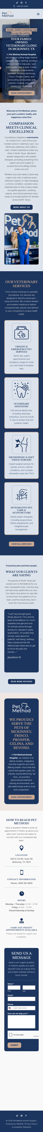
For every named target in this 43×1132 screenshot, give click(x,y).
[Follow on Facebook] (26, 2)
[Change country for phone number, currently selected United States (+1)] (10, 1008)
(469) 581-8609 (22, 6)
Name (11, 984)
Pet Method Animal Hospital (22, 54)
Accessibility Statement (21, 1127)
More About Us (21, 207)
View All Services (21, 544)
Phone (10, 1004)
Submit (14, 1045)
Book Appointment (21, 93)
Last (24, 991)
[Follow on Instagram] (21, 2)
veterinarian (32, 137)
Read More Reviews (21, 681)
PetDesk (19, 1124)
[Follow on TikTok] (17, 2)
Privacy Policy (30, 1124)
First (9, 991)
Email (11, 995)
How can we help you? (18, 1013)
